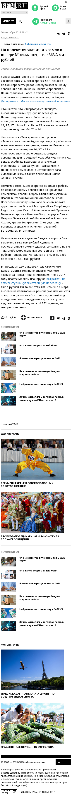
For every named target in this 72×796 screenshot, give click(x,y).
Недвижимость (10, 37)
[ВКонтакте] (58, 33)
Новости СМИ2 (9, 424)
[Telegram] (63, 33)
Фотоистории (10, 434)
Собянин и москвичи (38, 44)
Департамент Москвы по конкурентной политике (35, 101)
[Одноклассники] (69, 33)
